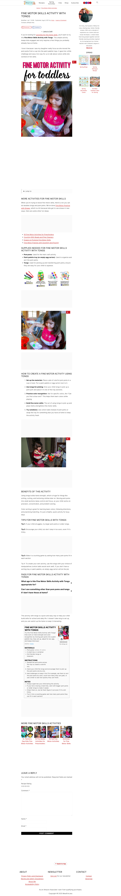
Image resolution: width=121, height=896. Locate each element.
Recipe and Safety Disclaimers (32, 879)
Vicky (32, 644)
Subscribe (75, 3)
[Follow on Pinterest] (84, 3)
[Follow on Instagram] (88, 3)
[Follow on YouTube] (90, 3)
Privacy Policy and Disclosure (32, 876)
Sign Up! (53, 876)
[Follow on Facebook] (86, 3)
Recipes (42, 3)
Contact (89, 876)
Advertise (88, 879)
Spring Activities (51, 3)
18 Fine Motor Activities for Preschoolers (39, 234)
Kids (60, 3)
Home (38, 8)
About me (89, 48)
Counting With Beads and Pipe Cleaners (38, 237)
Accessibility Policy (32, 884)
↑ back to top (60, 864)
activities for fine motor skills (46, 35)
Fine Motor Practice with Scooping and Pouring (41, 243)
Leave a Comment (61, 20)
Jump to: (28, 191)
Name (24, 819)
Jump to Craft (47, 31)
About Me (32, 881)
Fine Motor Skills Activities (49, 8)
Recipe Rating (26, 784)
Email (23, 826)
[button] (60, 642)
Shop (66, 3)
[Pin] (74, 62)
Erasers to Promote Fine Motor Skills (37, 240)
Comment (25, 790)
